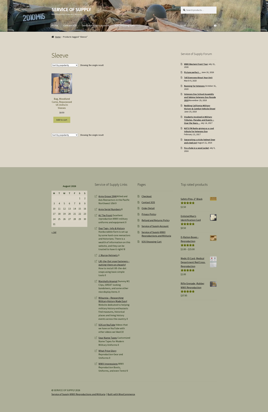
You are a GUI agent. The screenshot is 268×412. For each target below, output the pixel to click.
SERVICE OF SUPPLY (71, 9)
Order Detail (148, 208)
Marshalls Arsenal (107, 281)
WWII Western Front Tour (196, 64)
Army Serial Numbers (109, 209)
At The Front (105, 215)
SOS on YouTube (106, 324)
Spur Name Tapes (107, 337)
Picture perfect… (192, 72)
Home (54, 25)
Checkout (147, 196)
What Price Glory (107, 350)
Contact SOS (70, 25)
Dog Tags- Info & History (111, 228)
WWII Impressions (108, 363)
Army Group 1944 (107, 196)
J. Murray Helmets (108, 255)
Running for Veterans (194, 86)
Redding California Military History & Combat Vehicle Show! (199, 107)
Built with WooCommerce (121, 394)
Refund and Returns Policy (156, 220)
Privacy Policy (149, 214)
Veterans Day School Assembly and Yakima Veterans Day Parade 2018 (200, 97)
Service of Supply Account (95, 25)
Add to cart (61, 119)
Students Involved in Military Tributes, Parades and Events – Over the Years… (199, 119)
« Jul (53, 232)
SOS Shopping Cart (125, 25)
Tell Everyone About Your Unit (198, 77)
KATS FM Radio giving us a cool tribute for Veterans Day (199, 130)
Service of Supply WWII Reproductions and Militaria (78, 394)
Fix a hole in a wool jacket (196, 148)
